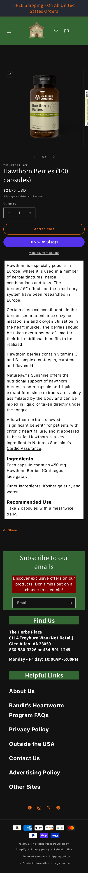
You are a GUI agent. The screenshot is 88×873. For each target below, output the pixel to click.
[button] (9, 31)
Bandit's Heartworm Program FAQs (36, 710)
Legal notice (62, 863)
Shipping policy (59, 856)
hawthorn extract (27, 419)
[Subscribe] (70, 602)
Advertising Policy (34, 772)
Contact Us (24, 758)
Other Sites (24, 787)
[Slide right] (54, 157)
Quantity (9, 204)
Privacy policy (40, 849)
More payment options (44, 252)
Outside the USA (32, 744)
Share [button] (12, 530)
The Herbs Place (42, 843)
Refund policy (63, 849)
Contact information (36, 863)
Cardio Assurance (24, 448)
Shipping (8, 196)
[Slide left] (34, 157)
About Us (22, 691)
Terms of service (33, 856)
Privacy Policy (29, 729)
